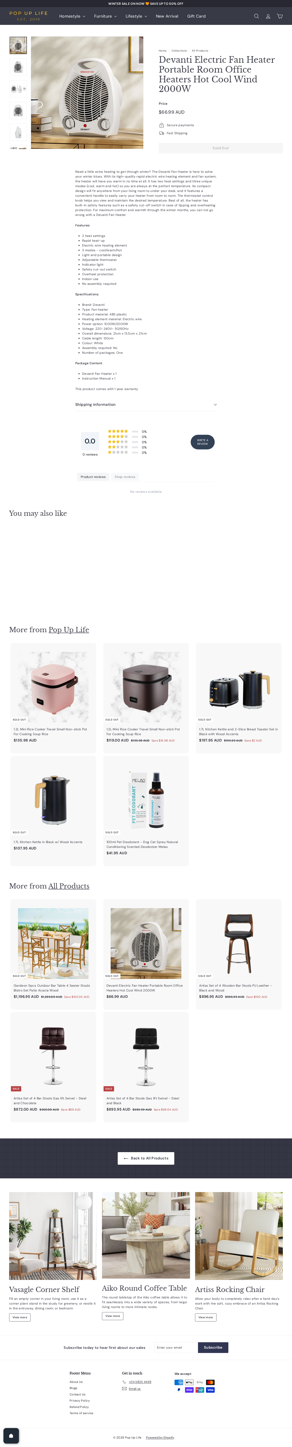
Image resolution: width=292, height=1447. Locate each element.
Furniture (103, 16)
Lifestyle (134, 16)
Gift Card (196, 16)
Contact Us (78, 1394)
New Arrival (167, 16)
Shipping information (95, 404)
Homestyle (70, 16)
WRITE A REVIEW (202, 442)
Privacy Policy (80, 1400)
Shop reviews (125, 477)
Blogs (74, 1388)
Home (163, 50)
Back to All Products (149, 1158)
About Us (76, 1382)
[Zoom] (87, 93)
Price (163, 103)
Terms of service (81, 1413)
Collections (179, 50)
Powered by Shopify (160, 1437)
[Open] (11, 1436)
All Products (200, 50)
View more (20, 1317)
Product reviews (93, 477)
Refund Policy (79, 1407)
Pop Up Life (69, 630)
